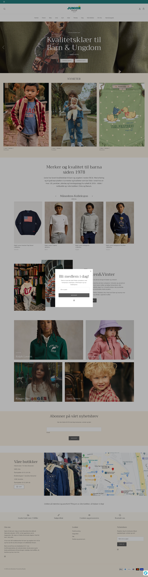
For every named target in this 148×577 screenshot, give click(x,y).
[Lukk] (91, 271)
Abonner (74, 295)
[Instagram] (74, 300)
